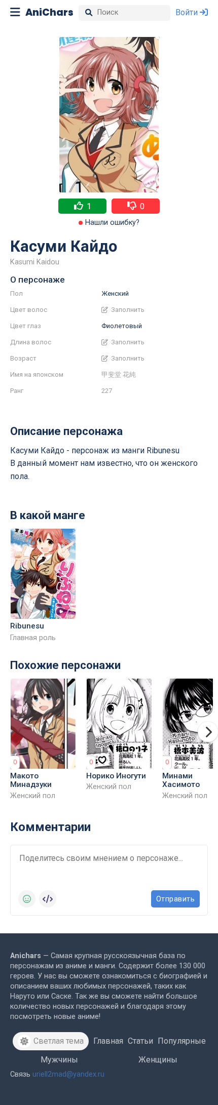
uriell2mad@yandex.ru (68, 1074)
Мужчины (59, 1059)
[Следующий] (208, 732)
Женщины (157, 1059)
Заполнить (127, 309)
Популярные (182, 1041)
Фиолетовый (121, 326)
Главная (108, 1041)
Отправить (175, 899)
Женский (115, 293)
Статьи (140, 1041)
